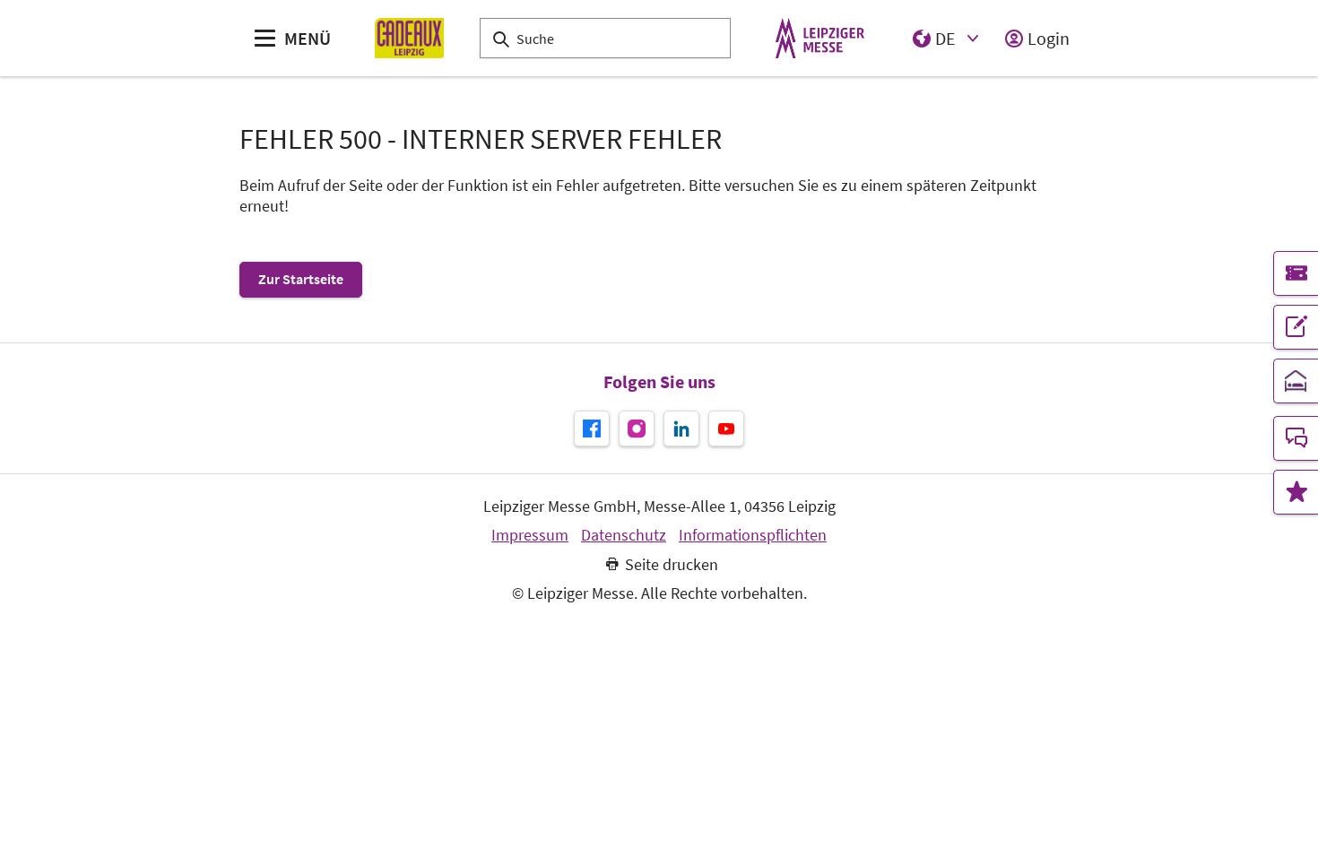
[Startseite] (409, 38)
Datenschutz (623, 535)
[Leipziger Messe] (820, 38)
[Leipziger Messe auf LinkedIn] (681, 428)
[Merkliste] (1295, 492)
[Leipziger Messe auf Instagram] (637, 428)
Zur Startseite (300, 279)
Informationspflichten (753, 535)
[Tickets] (1295, 273)
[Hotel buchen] (1295, 381)
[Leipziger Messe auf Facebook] (592, 428)
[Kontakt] (1295, 438)
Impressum (529, 535)
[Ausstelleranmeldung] (1295, 327)
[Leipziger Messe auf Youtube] (726, 428)
